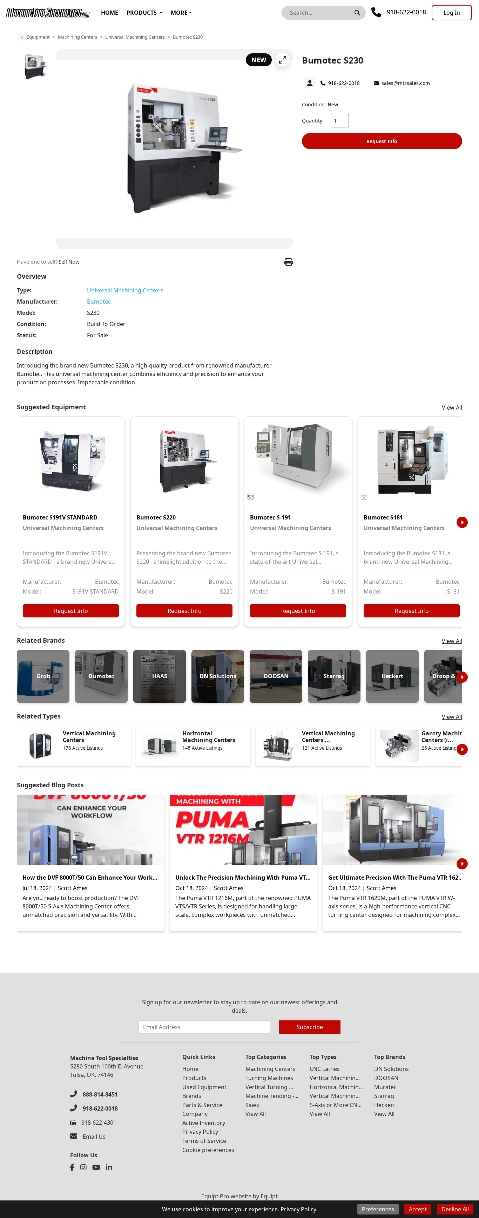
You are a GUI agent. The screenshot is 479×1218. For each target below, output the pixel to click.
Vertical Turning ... (269, 1087)
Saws (252, 1105)
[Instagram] (83, 1167)
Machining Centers (77, 37)
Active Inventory (203, 1123)
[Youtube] (96, 1167)
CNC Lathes (325, 1069)
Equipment (38, 37)
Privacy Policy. (299, 1209)
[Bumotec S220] (184, 465)
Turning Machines (269, 1078)
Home (109, 12)
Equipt (269, 1196)
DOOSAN (386, 1078)
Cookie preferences (208, 1150)
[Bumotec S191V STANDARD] (70, 465)
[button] (282, 60)
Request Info (381, 141)
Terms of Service (204, 1141)
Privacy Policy (200, 1132)
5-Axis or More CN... (336, 1105)
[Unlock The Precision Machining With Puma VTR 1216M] (243, 830)
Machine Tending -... (271, 1096)
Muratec (385, 1087)
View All (452, 407)
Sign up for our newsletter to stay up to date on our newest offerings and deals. (239, 1006)
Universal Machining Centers (135, 37)
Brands (191, 1096)
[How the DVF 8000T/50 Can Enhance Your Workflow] (90, 830)
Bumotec (99, 301)
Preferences (378, 1209)
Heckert (384, 1105)
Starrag (384, 1096)
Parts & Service (202, 1105)
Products (142, 12)
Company (195, 1114)
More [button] (179, 12)
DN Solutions (391, 1069)
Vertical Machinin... (335, 1078)
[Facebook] (72, 1167)
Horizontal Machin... (336, 1087)
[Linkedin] (109, 1167)
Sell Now (69, 261)
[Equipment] (22, 37)
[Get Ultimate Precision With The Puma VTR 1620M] (396, 830)
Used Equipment (204, 1087)
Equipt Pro (216, 1196)
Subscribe (310, 1027)
